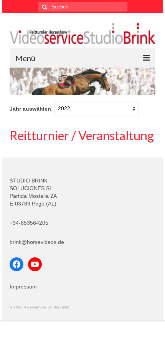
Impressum (23, 286)
